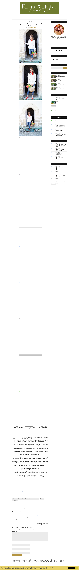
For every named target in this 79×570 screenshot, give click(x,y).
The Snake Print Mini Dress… (61, 88)
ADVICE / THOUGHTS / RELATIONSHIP (29, 559)
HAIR (61, 560)
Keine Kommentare (32, 27)
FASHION (22, 17)
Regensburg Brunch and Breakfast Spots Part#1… (60, 185)
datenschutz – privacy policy (38, 560)
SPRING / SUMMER (62, 561)
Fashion (18, 498)
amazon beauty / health (50, 559)
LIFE (19, 561)
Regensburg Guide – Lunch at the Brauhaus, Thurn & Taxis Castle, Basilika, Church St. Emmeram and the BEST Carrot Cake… (61, 174)
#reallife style (14, 559)
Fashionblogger (29, 498)
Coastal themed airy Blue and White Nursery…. (61, 99)
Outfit (38, 498)
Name (13, 542)
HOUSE (64, 560)
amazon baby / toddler (41, 559)
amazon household (25, 560)
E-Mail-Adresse (15, 546)
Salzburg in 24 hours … (60, 130)
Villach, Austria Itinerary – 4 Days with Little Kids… (61, 135)
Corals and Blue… (59, 80)
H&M (17, 425)
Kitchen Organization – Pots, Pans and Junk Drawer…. (61, 158)
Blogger (14, 498)
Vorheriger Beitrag (21, 508)
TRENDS (18, 562)
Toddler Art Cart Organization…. (59, 154)
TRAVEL (14, 562)
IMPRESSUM (27, 17)
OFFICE (32, 561)
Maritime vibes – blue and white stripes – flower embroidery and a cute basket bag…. (17, 517)
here (42, 425)
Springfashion (15, 500)
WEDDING (23, 562)
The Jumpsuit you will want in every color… (42, 524)
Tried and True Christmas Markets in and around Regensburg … (60, 168)
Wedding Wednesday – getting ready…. (29, 516)
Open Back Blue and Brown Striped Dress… (61, 85)
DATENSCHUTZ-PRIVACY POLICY (37, 17)
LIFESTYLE (23, 561)
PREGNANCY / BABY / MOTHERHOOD (42, 561)
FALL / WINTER (47, 560)
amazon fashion (58, 559)
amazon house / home (16, 560)
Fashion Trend (23, 498)
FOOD (57, 560)
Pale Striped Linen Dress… (60, 76)
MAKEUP (28, 561)
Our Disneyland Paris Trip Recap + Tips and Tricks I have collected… (60, 126)
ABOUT (17, 17)
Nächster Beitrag (39, 508)
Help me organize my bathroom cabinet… (60, 150)
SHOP (51, 561)
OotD (34, 498)
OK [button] (76, 568)
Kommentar (14, 531)
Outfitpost (42, 498)
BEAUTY (30, 560)
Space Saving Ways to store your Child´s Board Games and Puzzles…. (61, 145)
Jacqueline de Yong (29, 425)
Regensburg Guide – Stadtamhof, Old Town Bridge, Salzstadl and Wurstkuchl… (61, 180)
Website (14, 550)
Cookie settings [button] (71, 568)
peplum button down (18, 448)
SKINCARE (56, 561)
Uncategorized (30, 21)
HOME (13, 17)
